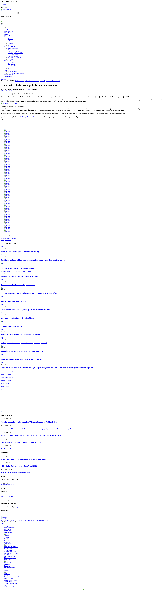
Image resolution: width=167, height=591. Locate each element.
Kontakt (9, 79)
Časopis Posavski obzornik (8, 520)
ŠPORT (6, 37)
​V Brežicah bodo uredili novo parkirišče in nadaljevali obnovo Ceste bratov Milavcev (31, 435)
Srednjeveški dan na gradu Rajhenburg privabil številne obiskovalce (25, 310)
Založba (46, 520)
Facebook (3, 4)
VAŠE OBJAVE (8, 60)
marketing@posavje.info (7, 496)
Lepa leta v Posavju (13, 54)
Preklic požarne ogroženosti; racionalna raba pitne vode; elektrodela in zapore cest (37, 81)
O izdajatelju (18, 520)
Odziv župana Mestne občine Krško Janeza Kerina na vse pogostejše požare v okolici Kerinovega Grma (37, 429)
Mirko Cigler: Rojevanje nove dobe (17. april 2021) (19, 466)
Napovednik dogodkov (10, 583)
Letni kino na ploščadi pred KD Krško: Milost (17, 318)
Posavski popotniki (13, 56)
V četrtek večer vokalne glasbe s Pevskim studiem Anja (20, 252)
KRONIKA (7, 32)
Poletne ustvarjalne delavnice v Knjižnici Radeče (18, 285)
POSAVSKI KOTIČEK (11, 46)
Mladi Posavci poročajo (14, 57)
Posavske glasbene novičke (15, 53)
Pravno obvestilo (39, 520)
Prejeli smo (11, 62)
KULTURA (7, 34)
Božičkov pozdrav (13, 48)
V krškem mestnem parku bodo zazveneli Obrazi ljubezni (21, 359)
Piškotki (50, 520)
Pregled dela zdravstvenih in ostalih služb (15, 473)
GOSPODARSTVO (10, 31)
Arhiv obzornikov (9, 586)
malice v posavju (5, 386)
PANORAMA (8, 35)
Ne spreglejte (11, 64)
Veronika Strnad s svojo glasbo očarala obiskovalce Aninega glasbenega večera (29, 293)
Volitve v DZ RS (12, 71)
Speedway (10, 43)
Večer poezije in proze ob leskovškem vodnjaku (17, 268)
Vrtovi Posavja (12, 50)
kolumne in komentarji (7, 371)
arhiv (2, 23)
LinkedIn (13, 238)
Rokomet (10, 42)
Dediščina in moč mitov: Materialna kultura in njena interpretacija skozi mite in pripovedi (33, 260)
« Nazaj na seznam (6, 240)
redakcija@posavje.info (7, 484)
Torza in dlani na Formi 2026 (11, 326)
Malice (9, 68)
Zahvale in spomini (13, 65)
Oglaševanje (25, 520)
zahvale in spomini (6, 380)
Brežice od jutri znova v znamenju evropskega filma (19, 276)
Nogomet (10, 39)
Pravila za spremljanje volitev (16, 73)
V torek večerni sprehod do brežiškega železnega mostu (20, 334)
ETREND (9, 523)
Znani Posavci (11, 59)
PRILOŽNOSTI (8, 75)
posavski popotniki (6, 374)
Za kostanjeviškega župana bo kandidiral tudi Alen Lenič (21, 442)
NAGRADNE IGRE (10, 76)
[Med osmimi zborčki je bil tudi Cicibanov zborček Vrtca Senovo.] (14, 91)
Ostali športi (11, 45)
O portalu (31, 520)
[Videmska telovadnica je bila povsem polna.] (14, 103)
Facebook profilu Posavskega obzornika (31, 117)
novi (2, 19)
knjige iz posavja (5, 383)
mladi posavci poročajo (7, 377)
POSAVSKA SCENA (10, 580)
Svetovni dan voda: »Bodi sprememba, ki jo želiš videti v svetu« (23, 459)
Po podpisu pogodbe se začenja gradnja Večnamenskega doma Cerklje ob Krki (29, 422)
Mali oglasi (11, 67)
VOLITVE (7, 70)
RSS (2, 6)
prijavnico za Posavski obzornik (26, 507)
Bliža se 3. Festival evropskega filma (13, 301)
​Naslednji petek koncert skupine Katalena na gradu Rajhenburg (24, 343)
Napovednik (4, 79)
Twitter (3, 3)
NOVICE (7, 29)
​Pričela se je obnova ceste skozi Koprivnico (16, 449)
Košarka (10, 40)
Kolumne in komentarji (14, 51)
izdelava (3, 523)
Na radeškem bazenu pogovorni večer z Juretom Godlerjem (22, 351)
